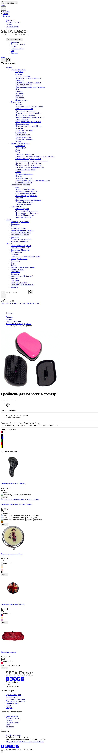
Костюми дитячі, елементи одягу (28, 163)
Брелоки (18, 74)
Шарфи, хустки (21, 100)
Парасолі (19, 96)
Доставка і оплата (13, 22)
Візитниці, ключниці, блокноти (28, 78)
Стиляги (14, 287)
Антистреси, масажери (24, 189)
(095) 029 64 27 (33, 303)
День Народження (18, 228)
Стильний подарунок (24, 202)
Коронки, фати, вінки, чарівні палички (31, 161)
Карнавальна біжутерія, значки (28, 159)
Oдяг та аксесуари (18, 69)
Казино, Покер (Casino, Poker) (23, 267)
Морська (14, 278)
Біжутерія (19, 72)
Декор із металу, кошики (25, 115)
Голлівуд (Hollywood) (19, 259)
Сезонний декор (17, 206)
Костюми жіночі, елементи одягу (29, 165)
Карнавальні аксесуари (20, 143)
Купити (4, 497)
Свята (5, 14)
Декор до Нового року (24, 215)
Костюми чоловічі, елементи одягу (29, 167)
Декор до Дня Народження (26, 211)
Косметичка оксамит (8, 652)
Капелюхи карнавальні (24, 154)
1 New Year (20, 146)
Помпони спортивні (23, 178)
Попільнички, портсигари (26, 196)
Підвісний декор (22, 124)
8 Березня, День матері (20, 222)
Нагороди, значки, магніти (26, 191)
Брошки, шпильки (22, 76)
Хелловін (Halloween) (19, 241)
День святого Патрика (20, 235)
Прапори (19, 128)
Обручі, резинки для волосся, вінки (30, 87)
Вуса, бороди (20, 148)
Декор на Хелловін (23, 217)
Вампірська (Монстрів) (20, 250)
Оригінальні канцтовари (25, 193)
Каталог (6, 12)
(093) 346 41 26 (7, 303)
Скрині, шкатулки (22, 135)
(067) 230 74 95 (20, 303)
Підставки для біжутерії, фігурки (28, 126)
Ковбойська (15, 272)
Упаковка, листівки (23, 204)
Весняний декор (22, 209)
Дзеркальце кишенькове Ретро (12, 554)
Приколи (19, 198)
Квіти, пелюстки (22, 119)
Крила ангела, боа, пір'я (25, 169)
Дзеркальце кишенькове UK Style (13, 604)
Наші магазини (12, 716)
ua (2, 5)
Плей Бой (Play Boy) (19, 283)
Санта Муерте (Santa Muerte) (22, 285)
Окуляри (19, 91)
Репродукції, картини (24, 130)
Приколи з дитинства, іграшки (28, 200)
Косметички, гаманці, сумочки (28, 83)
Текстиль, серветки (23, 137)
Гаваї (17, 150)
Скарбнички (20, 133)
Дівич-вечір (15, 261)
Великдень (15, 224)
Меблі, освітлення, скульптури (28, 122)
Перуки (18, 176)
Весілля (14, 226)
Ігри (17, 187)
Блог (12, 51)
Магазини (10, 20)
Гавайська (15, 254)
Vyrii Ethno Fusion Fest (20, 248)
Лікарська (15, 274)
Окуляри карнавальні (24, 174)
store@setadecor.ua (13, 735)
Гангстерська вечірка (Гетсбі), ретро (25, 256)
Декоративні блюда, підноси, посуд (29, 117)
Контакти (14, 53)
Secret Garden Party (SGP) (21, 246)
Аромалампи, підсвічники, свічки (29, 106)
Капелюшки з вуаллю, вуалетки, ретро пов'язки (35, 156)
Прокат (9, 24)
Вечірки (6, 16)
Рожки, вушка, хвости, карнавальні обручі (32, 180)
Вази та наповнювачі (24, 109)
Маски (18, 172)
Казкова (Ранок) (17, 269)
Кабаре (13, 265)
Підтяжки (19, 93)
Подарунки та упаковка (20, 185)
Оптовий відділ (12, 26)
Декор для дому (17, 102)
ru (4, 5)
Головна (9, 317)
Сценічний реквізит (23, 183)
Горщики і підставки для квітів (28, 113)
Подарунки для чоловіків (21, 239)
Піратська (15, 280)
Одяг (17, 89)
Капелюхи (19, 80)
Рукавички (19, 98)
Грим (17, 152)
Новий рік (15, 237)
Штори (18, 141)
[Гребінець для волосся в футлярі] (30, 388)
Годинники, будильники (25, 111)
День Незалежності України (22, 230)
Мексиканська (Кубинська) (22, 276)
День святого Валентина (21, 233)
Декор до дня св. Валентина (26, 213)
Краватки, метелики (23, 85)
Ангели (18, 104)
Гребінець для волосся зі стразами (13, 483)
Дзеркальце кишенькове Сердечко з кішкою (16, 504)
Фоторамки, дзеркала (24, 139)
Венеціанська (16, 252)
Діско (13, 263)
